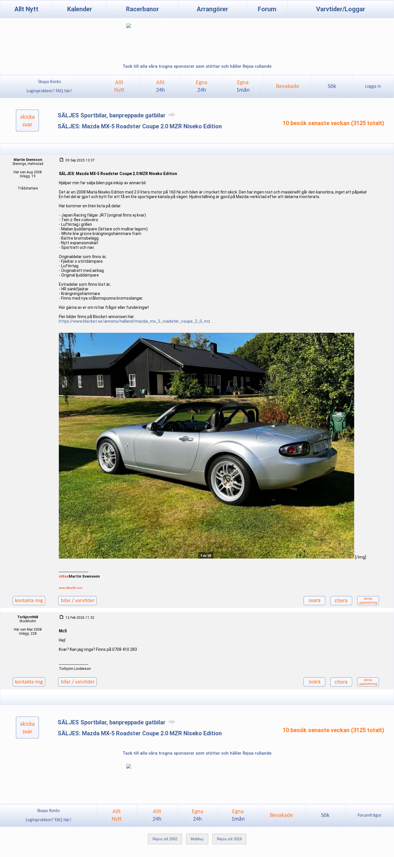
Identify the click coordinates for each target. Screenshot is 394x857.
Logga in (373, 86)
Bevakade (287, 86)
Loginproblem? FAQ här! (49, 91)
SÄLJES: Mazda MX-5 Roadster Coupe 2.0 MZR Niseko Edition (140, 126)
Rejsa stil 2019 (229, 839)
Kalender (79, 9)
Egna (201, 86)
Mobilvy (197, 839)
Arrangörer (212, 9)
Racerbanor (142, 9)
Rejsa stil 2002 (165, 839)
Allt (160, 86)
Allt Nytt (26, 9)
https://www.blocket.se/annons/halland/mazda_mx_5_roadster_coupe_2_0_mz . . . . (138, 321)
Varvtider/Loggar (340, 9)
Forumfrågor (370, 815)
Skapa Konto (49, 82)
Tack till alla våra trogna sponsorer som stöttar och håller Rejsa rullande (197, 66)
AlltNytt (119, 86)
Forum (267, 9)
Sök (332, 86)
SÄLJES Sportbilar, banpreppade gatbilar (112, 115)
